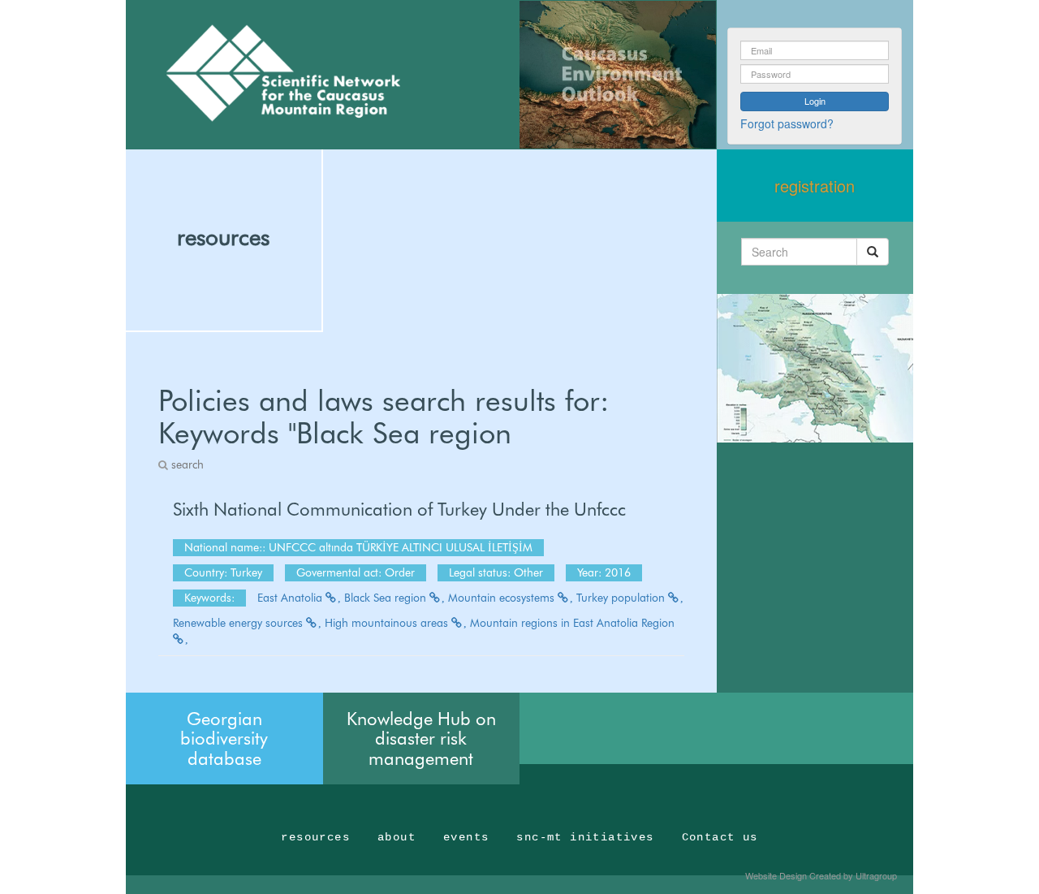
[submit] (872, 252)
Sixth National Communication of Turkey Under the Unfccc (399, 509)
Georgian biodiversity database (224, 738)
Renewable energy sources (239, 622)
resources (223, 237)
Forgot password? (787, 123)
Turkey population (622, 597)
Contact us (720, 837)
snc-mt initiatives (584, 837)
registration (814, 185)
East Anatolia (291, 597)
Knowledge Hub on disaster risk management (421, 738)
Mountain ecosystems (503, 597)
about (396, 837)
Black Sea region (386, 597)
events (466, 837)
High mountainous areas (388, 622)
